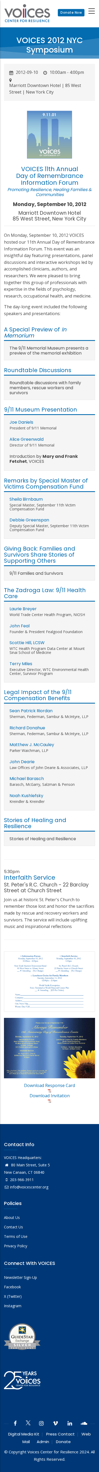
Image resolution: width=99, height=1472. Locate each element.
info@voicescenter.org (29, 1186)
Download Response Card (49, 1085)
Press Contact (60, 1434)
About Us (12, 1217)
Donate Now (71, 13)
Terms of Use (15, 1236)
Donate (63, 1441)
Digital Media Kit (23, 1434)
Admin (43, 1441)
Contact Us (13, 1226)
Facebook (12, 1286)
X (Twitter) (13, 1296)
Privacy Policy (15, 1245)
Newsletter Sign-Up (20, 1277)
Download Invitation (50, 1096)
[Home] (27, 12)
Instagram (12, 1305)
